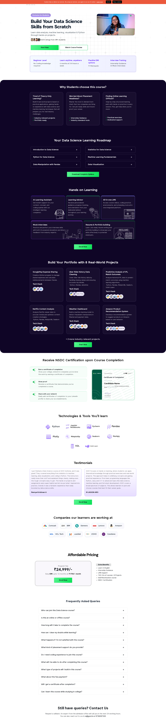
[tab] (56, 150)
